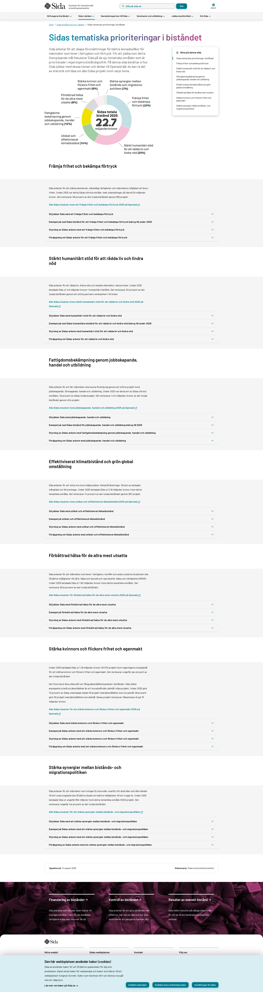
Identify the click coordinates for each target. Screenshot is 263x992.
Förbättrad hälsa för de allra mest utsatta (194, 92)
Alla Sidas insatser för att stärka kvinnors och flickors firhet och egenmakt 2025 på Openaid (94, 711)
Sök (181, 6)
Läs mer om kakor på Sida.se (60, 985)
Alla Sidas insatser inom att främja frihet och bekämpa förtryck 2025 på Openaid (93, 204)
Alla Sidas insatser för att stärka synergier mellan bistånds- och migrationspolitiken (94, 811)
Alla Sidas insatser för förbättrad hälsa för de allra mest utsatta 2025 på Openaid (93, 594)
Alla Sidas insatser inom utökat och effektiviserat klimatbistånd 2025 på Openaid (93, 501)
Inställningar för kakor (205, 985)
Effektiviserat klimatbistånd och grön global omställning (193, 86)
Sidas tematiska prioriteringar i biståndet (195, 58)
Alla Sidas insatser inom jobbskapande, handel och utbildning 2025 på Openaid (91, 407)
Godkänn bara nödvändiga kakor (170, 985)
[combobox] (147, 6)
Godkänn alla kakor (137, 985)
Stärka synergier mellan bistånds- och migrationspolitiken (193, 107)
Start (51, 24)
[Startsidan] (52, 941)
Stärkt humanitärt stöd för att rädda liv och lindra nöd (195, 70)
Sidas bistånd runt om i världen (70, 24)
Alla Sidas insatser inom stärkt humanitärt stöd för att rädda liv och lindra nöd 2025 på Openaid (96, 304)
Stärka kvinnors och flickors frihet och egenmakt (193, 99)
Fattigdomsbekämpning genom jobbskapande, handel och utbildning (192, 78)
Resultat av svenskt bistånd (188, 900)
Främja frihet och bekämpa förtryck (192, 63)
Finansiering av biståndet (67, 900)
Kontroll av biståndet (123, 900)
